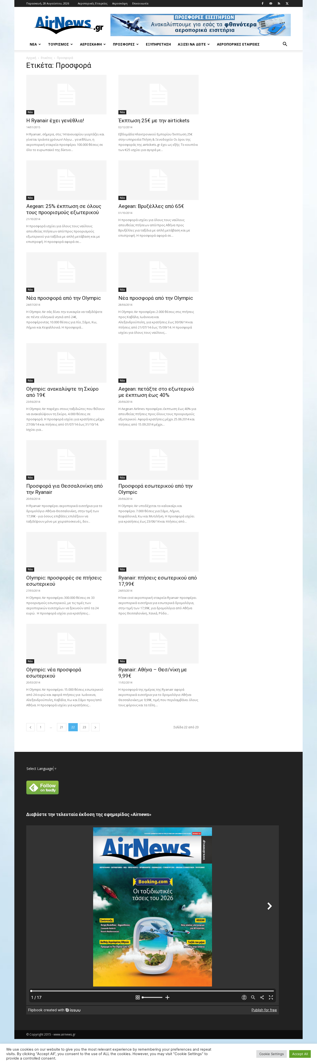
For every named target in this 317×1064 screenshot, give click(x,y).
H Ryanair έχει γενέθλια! (55, 121)
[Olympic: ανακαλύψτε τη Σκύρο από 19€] (66, 363)
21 (61, 727)
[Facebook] (262, 3)
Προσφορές (124, 44)
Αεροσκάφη (120, 3)
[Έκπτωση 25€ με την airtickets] (158, 94)
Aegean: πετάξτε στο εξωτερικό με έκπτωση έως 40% (156, 392)
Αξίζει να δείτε (192, 44)
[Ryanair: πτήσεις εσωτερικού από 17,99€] (158, 552)
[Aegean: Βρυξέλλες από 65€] (158, 180)
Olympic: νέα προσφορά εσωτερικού (53, 673)
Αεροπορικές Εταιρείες (92, 3)
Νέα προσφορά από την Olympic (63, 298)
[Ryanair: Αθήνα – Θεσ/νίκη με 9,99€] (158, 643)
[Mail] (270, 3)
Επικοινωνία (140, 3)
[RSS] (279, 3)
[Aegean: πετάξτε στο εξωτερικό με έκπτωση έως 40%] (158, 363)
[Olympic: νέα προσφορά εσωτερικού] (66, 643)
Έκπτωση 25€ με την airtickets (153, 121)
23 (84, 727)
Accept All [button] (300, 1054)
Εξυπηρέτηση (158, 44)
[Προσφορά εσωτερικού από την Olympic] (158, 460)
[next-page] (95, 727)
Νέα (33, 44)
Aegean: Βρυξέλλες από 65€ (151, 206)
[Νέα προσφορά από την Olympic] (66, 272)
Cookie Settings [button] (271, 1054)
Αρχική (31, 58)
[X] (287, 3)
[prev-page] (30, 727)
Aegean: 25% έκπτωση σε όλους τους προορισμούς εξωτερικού (63, 209)
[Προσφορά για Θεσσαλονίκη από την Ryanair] (66, 460)
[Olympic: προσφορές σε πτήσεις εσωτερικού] (66, 552)
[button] (285, 44)
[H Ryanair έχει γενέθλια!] (66, 94)
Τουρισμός (58, 44)
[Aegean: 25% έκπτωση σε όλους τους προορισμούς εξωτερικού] (66, 180)
